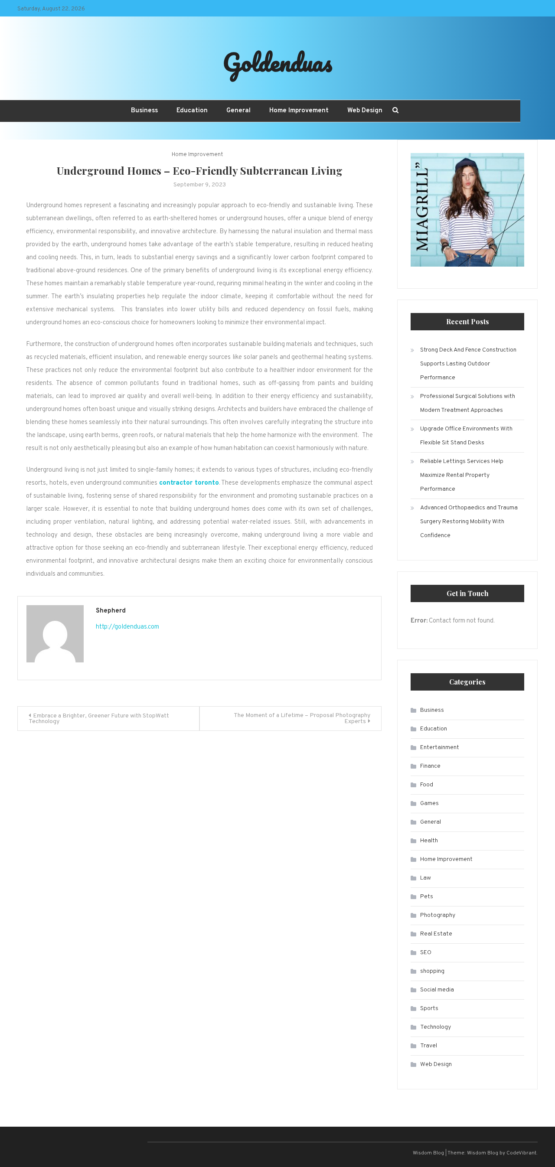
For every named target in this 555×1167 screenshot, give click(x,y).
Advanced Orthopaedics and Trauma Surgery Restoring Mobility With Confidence (469, 521)
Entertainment (439, 747)
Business (144, 111)
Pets (426, 896)
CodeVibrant (521, 1153)
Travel (428, 1046)
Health (429, 840)
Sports (429, 1008)
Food (426, 785)
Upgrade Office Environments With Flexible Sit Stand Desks (466, 436)
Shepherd (111, 611)
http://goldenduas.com (127, 627)
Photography (437, 915)
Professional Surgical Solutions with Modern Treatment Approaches (467, 403)
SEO (425, 952)
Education (192, 111)
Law (425, 878)
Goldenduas (277, 62)
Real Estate (436, 934)
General (238, 111)
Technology (435, 1027)
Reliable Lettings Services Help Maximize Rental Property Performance (461, 475)
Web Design (364, 111)
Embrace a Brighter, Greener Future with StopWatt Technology (99, 718)
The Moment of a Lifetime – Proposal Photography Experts (302, 718)
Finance (430, 766)
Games (429, 803)
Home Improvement (299, 111)
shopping (432, 971)
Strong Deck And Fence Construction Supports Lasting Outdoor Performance (468, 363)
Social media (437, 990)
